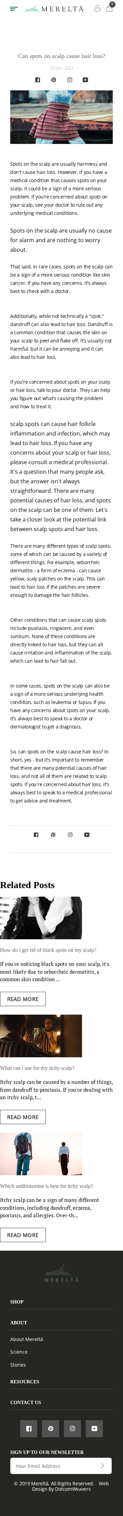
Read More (23, 999)
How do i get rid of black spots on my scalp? (48, 950)
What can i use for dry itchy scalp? (37, 1068)
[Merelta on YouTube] (85, 80)
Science (19, 1352)
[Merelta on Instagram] (69, 80)
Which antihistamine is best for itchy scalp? (46, 1186)
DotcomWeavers (73, 1489)
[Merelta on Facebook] (37, 80)
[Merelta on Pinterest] (53, 80)
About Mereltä (26, 1339)
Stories (18, 1365)
